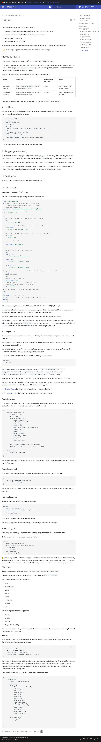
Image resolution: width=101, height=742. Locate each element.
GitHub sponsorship (52, 2)
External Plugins (10, 389)
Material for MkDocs (13, 740)
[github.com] (84, 738)
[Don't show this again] (98, 2)
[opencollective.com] (80, 738)
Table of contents (84, 15)
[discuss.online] (98, 738)
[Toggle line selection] (71, 119)
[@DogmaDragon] (41, 731)
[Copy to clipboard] (73, 119)
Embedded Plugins (11, 393)
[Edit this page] (74, 20)
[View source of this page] (71, 20)
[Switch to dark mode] (50, 7)
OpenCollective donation (35, 2)
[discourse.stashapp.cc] (94, 738)
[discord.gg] (91, 738)
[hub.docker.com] (87, 738)
